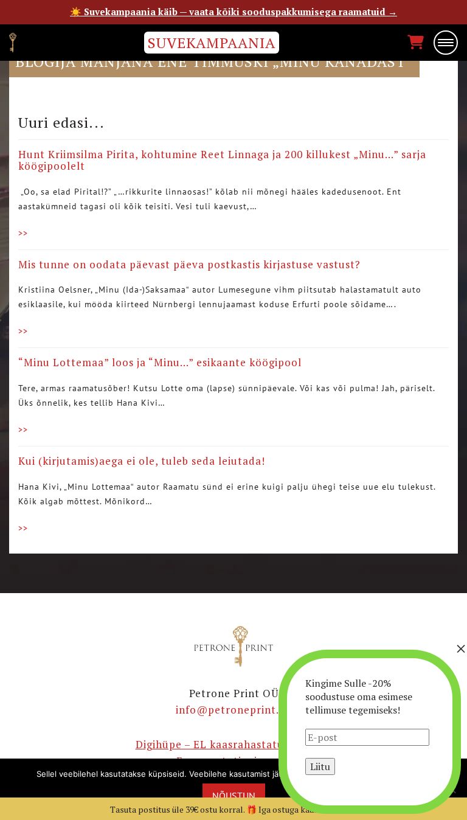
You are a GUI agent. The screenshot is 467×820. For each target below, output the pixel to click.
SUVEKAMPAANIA (211, 42)
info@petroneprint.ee (233, 710)
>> (23, 233)
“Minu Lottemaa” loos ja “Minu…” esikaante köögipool (160, 362)
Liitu (320, 766)
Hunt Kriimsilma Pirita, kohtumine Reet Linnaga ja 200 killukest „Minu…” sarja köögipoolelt (222, 160)
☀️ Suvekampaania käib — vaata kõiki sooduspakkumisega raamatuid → (233, 11)
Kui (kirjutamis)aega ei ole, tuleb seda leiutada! (141, 461)
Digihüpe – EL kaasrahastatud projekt (234, 744)
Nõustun (233, 796)
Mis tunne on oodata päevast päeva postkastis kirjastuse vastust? (189, 264)
